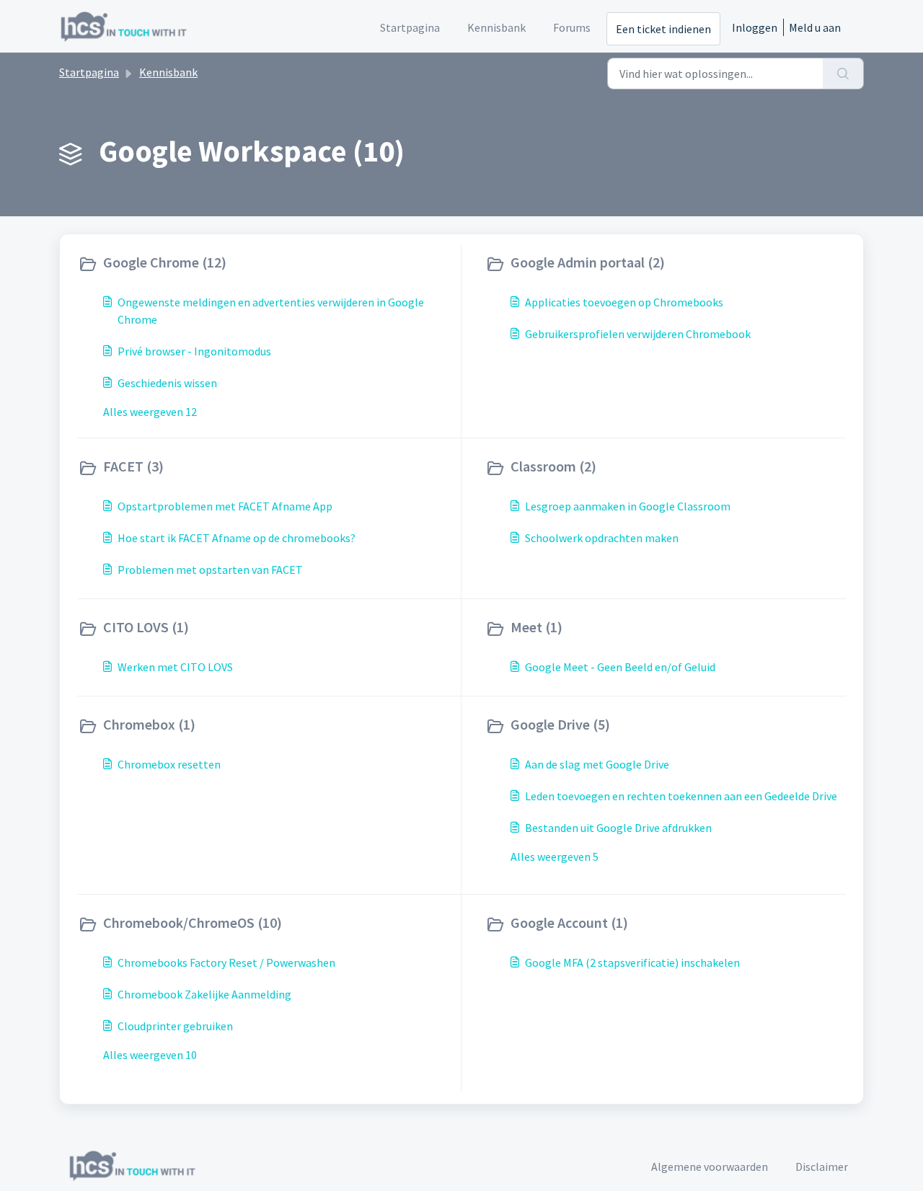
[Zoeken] (843, 73)
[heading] (266, 264)
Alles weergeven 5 (555, 856)
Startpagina (89, 72)
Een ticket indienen (663, 29)
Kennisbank (168, 72)
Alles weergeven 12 (150, 411)
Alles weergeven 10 (150, 1055)
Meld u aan (815, 27)
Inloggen (754, 27)
